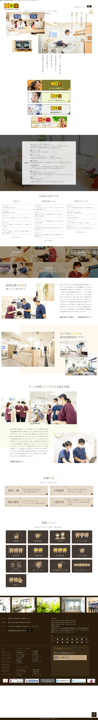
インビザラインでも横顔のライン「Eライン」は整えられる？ (16, 217)
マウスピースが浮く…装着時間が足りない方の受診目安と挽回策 (48, 221)
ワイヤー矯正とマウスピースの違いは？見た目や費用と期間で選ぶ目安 (48, 207)
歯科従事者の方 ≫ (85, 317)
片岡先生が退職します (73, 216)
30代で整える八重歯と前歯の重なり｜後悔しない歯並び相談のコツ (48, 227)
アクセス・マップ (37, 13)
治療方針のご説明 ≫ (67, 317)
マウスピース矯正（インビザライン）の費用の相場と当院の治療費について (15, 231)
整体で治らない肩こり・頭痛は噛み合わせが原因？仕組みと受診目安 (48, 214)
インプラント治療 (21, 654)
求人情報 (19, 675)
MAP (29, 630)
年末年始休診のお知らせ (9, 206)
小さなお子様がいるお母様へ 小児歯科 (78, 221)
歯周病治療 (20, 652)
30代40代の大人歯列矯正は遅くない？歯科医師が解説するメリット (48, 234)
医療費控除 (47, 13)
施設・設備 (36, 671)
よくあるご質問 (5, 667)
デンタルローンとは (38, 675)
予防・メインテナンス (22, 650)
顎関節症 (19, 661)
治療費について (37, 673)
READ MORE (16, 237)
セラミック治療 (20, 656)
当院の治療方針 (21, 669)
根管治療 (36, 659)
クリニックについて (40, 11)
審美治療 (36, 654)
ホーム (20, 11)
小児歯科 (36, 652)
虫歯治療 (36, 650)
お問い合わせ (5, 670)
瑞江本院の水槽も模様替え (74, 211)
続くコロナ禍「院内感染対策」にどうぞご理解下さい (81, 206)
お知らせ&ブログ (6, 664)
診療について (28, 11)
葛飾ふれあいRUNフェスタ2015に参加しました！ (80, 226)
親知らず (19, 659)
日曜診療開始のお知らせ (9, 211)
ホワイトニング (37, 656)
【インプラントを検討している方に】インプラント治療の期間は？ (15, 224)
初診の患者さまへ (38, 669)
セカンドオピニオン (38, 661)
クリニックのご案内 (21, 671)
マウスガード (20, 663)
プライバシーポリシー (7, 673)
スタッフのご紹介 (52, 11)
